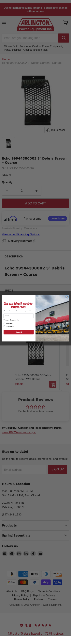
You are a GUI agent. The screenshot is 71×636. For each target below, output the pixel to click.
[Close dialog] (66, 296)
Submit (18, 332)
